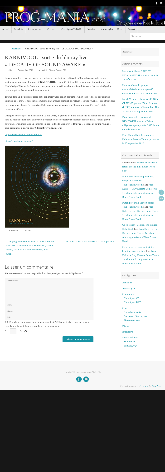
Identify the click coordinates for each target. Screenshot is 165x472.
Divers (52, 70)
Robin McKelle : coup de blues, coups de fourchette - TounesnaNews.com (138, 180)
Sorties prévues (130, 337)
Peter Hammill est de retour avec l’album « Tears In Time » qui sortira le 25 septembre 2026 (140, 139)
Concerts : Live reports (135, 316)
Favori (28, 230)
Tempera (144, 386)
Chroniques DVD (132, 302)
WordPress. (156, 386)
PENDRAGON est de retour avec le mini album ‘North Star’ (140, 166)
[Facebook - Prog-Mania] (156, 3)
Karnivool (13, 230)
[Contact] (161, 3)
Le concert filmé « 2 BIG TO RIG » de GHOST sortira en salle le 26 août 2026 (140, 75)
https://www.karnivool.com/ (19, 141)
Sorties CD (61, 70)
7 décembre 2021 (25, 70)
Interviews (127, 331)
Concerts (126, 308)
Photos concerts (132, 320)
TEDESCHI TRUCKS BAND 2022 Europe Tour (90, 241)
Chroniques (128, 294)
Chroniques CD (132, 298)
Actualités (15, 49)
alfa (10, 70)
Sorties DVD (130, 345)
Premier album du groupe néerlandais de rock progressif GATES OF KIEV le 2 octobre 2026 (140, 89)
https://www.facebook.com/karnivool (23, 134)
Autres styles (128, 288)
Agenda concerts (132, 312)
